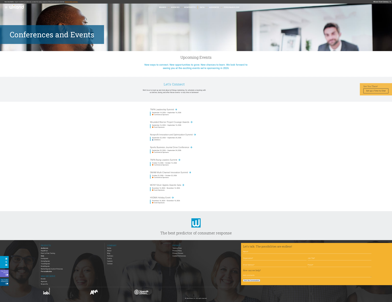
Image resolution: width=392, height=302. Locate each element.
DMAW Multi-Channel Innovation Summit (171, 172)
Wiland (16, 7)
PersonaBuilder (231, 7)
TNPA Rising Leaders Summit (165, 160)
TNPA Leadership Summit (164, 109)
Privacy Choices (178, 253)
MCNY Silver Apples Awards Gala (167, 185)
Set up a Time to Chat (376, 91)
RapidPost (44, 251)
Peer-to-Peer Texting (48, 253)
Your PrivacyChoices (4, 271)
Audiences (214, 7)
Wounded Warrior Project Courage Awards (171, 122)
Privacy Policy (177, 251)
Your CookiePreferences (4, 280)
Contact (109, 264)
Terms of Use (177, 248)
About (109, 251)
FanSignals (44, 258)
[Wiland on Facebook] (4, 265)
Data (202, 7)
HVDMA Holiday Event (162, 197)
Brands (162, 7)
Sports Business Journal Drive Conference (171, 147)
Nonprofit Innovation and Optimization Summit (173, 134)
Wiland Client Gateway (382, 2)
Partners (110, 256)
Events (109, 258)
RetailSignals (45, 266)
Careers (109, 261)
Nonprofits (190, 7)
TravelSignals (45, 264)
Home (109, 248)
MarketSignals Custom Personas (52, 269)
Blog (108, 253)
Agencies (175, 7)
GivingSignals (45, 261)
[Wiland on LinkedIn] (4, 259)
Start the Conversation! (251, 280)
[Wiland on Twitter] (4, 262)
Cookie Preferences (179, 256)
